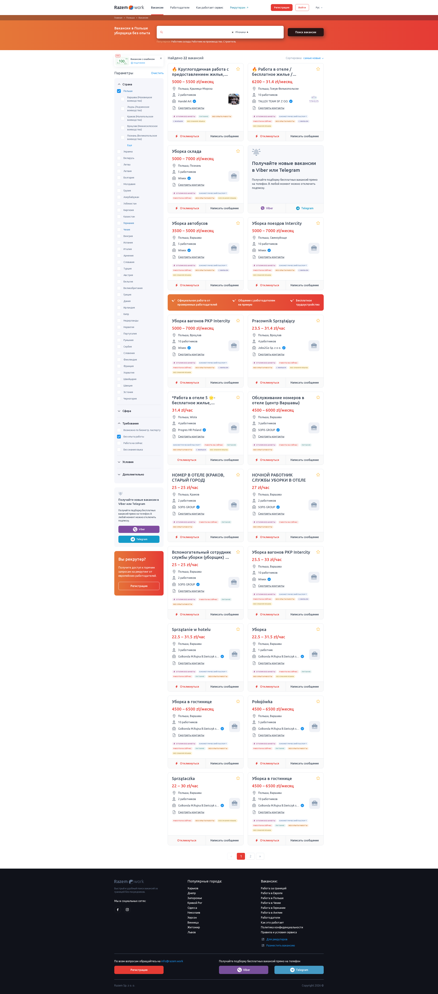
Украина (128, 151)
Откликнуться (189, 136)
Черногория (130, 398)
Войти (302, 7)
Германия (129, 223)
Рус (318, 7)
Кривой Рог (195, 902)
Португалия (130, 333)
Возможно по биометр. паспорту (142, 430)
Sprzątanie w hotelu (191, 629)
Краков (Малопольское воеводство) (140, 118)
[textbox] (251, 32)
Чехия (127, 229)
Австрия (128, 275)
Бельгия (128, 281)
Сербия (128, 346)
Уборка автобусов (190, 223)
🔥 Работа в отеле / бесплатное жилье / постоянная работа (272, 72)
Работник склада (181, 41)
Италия (128, 249)
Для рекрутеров (276, 939)
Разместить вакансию (280, 945)
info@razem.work (172, 961)
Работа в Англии (271, 912)
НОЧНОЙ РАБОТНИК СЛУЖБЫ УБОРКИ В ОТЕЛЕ (279, 477)
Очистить (157, 73)
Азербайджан (131, 197)
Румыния (128, 340)
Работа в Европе (271, 893)
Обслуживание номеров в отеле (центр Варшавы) (278, 400)
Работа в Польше (272, 898)
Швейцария (130, 379)
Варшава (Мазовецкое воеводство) (139, 99)
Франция (129, 366)
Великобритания (133, 288)
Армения (128, 255)
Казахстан (129, 216)
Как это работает (272, 922)
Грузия (127, 190)
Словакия (129, 262)
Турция (128, 268)
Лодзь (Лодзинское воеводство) (138, 109)
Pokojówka (262, 701)
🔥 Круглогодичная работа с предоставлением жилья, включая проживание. (200, 72)
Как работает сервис (209, 7)
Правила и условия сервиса (279, 932)
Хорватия (129, 372)
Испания (128, 242)
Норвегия (129, 327)
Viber (142, 529)
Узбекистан (130, 203)
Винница (193, 922)
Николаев (194, 912)
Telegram (141, 539)
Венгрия (128, 236)
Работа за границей (273, 888)
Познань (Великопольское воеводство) (142, 137)
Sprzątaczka (183, 778)
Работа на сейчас (133, 443)
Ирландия (129, 307)
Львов (192, 932)
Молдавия (129, 184)
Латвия (128, 171)
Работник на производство (207, 41)
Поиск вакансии (305, 32)
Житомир (194, 927)
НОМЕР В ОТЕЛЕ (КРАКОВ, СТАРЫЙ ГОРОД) (198, 477)
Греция (127, 294)
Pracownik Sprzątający (273, 321)
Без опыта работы (134, 436)
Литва (127, 164)
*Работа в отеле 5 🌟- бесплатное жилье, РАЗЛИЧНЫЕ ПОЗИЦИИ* (196, 400)
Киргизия (129, 210)
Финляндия (130, 359)
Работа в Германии (273, 907)
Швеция (128, 385)
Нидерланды (131, 320)
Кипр (126, 314)
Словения (129, 353)
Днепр (192, 893)
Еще (129, 145)
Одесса (192, 907)
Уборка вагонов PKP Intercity (201, 321)
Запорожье (195, 898)
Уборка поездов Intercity (277, 223)
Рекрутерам (237, 7)
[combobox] (254, 32)
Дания (127, 301)
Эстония (128, 392)
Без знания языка (133, 449)
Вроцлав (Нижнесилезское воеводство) (142, 128)
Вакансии (157, 7)
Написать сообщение (224, 136)
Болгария (129, 177)
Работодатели (179, 7)
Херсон (192, 917)
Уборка (259, 629)
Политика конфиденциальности (282, 927)
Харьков (193, 888)
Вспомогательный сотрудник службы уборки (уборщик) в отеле (201, 555)
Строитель (229, 41)
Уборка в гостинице (192, 701)
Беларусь (129, 158)
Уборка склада (186, 151)
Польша (130, 17)
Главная (118, 17)
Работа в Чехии (271, 902)
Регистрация (281, 7)
